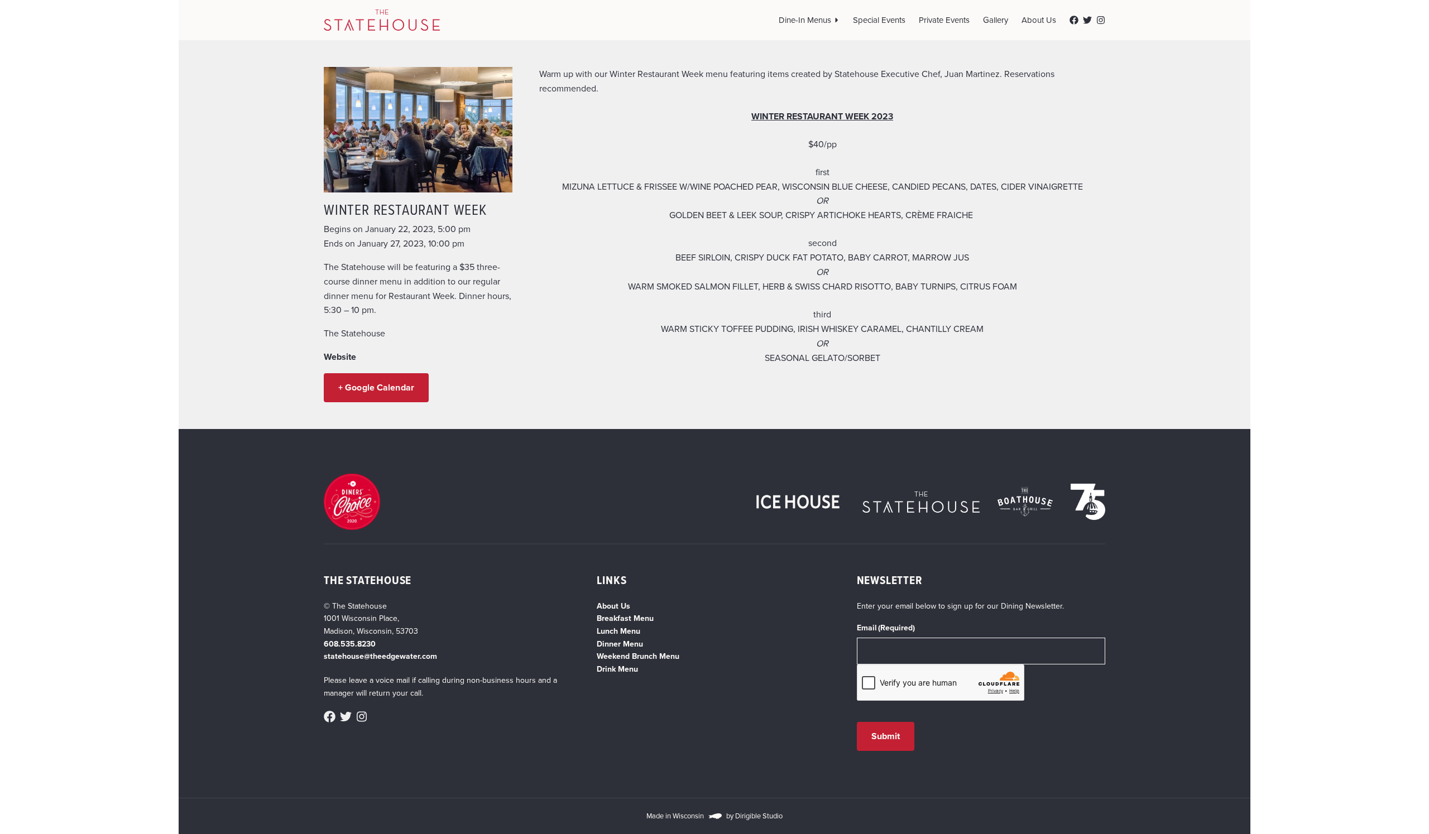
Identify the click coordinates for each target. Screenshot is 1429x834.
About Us (1039, 20)
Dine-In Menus (805, 20)
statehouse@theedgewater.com (380, 656)
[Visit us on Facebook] (1074, 20)
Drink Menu (617, 669)
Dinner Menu (620, 644)
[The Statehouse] (382, 20)
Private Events (944, 20)
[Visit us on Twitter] (1087, 20)
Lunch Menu (618, 631)
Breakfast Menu (625, 618)
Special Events (879, 20)
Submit (885, 736)
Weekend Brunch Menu (638, 656)
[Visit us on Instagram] (1100, 20)
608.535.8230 (350, 644)
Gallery (995, 20)
